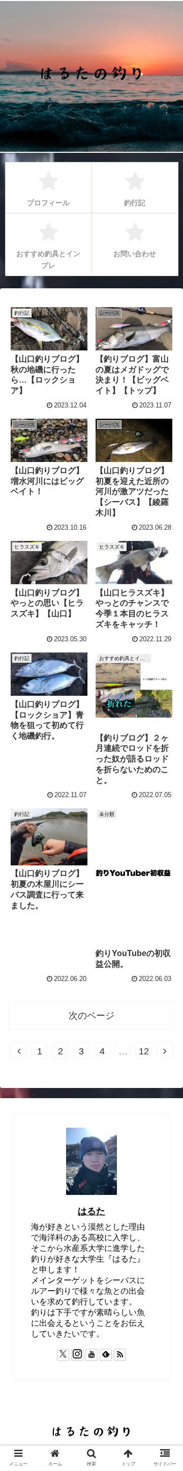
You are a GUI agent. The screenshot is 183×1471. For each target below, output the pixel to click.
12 (144, 1051)
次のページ (91, 1016)
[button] (163, 1365)
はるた (91, 1211)
